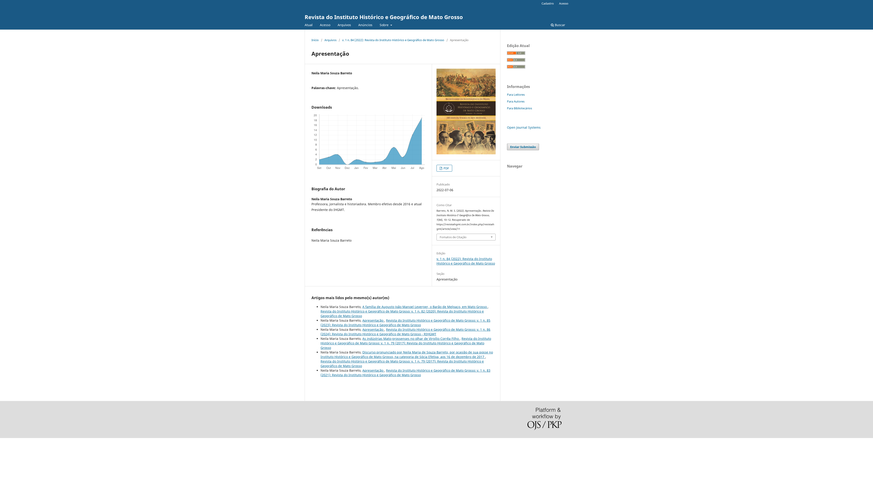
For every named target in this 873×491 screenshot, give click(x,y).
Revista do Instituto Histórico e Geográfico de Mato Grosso (384, 17)
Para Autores (515, 101)
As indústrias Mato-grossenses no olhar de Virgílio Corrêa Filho (411, 338)
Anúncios (365, 25)
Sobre (384, 25)
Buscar (559, 25)
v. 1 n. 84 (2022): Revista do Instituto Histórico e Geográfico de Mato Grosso (393, 40)
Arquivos (344, 25)
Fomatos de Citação (453, 237)
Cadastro (548, 3)
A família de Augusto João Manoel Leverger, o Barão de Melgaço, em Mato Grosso (425, 307)
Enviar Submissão (523, 147)
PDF (446, 168)
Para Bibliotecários (519, 108)
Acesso (325, 25)
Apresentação (373, 320)
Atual (309, 25)
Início (315, 40)
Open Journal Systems (524, 127)
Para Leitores (516, 95)
